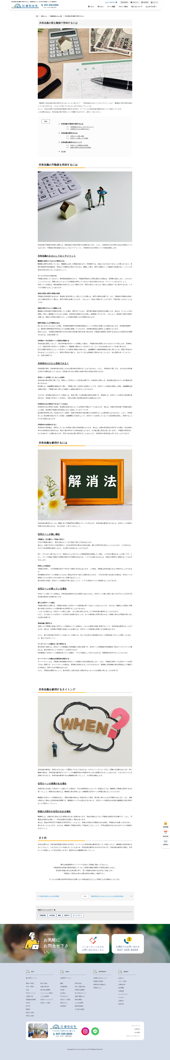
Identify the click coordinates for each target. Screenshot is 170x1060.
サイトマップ (136, 1025)
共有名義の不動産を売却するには (72, 124)
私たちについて (136, 6)
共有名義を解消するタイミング (71, 142)
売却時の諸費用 (80, 990)
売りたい (101, 6)
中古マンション (31, 993)
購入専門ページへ (31, 978)
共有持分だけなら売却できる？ (80, 129)
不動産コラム (97, 988)
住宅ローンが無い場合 (77, 136)
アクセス (121, 997)
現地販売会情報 (31, 999)
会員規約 (137, 1029)
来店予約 (121, 1004)
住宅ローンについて (47, 999)
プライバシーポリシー (133, 1036)
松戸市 (28, 1006)
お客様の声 (121, 984)
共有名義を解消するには (69, 133)
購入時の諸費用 (45, 990)
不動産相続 (42, 915)
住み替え (63, 993)
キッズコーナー (123, 994)
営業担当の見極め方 (99, 984)
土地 (27, 990)
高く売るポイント (80, 993)
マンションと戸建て (47, 993)
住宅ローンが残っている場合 (79, 138)
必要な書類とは (80, 996)
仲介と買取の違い (80, 986)
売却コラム (63, 1003)
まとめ (63, 151)
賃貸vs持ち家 (45, 986)
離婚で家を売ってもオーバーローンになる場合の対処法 (107, 896)
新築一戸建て (30, 983)
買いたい (91, 6)
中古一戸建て (30, 986)
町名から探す (30, 1012)
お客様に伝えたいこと (100, 978)
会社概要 (121, 988)
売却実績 (63, 1006)
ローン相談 (111, 6)
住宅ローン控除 (45, 1003)
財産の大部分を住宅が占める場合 (80, 147)
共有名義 (52, 915)
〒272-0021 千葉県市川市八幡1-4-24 (63, 1031)
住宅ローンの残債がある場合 (79, 145)
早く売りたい (64, 996)
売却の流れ (78, 983)
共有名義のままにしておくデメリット (82, 127)
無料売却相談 (79, 1006)
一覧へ (85, 896)
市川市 (28, 1003)
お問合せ (121, 1001)
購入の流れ (44, 983)
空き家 (62, 990)
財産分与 (66, 915)
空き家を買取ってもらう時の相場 (49, 896)
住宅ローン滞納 (65, 999)
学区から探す (30, 1016)
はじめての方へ (151, 6)
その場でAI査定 (79, 1009)
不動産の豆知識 (98, 981)
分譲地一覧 (29, 996)
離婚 (59, 915)
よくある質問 (45, 996)
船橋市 (28, 1009)
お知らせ (121, 978)
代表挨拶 (121, 991)
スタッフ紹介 (123, 6)
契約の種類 (78, 999)
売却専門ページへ (65, 978)
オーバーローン (77, 915)
